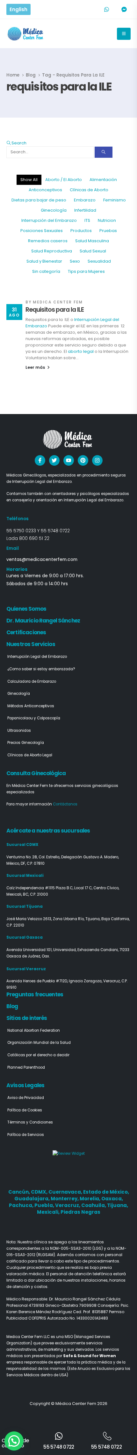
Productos (81, 231)
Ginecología (54, 210)
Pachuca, (21, 1205)
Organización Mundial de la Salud (39, 1042)
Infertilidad (85, 210)
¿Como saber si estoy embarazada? (41, 669)
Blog (12, 1006)
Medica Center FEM (58, 302)
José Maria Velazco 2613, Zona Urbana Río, (45, 918)
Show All (29, 180)
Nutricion (107, 220)
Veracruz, (68, 1205)
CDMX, (39, 1192)
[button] (16, 143)
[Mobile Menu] (124, 34)
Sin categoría (46, 271)
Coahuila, (94, 1205)
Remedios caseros (48, 241)
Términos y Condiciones (30, 1122)
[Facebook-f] (40, 460)
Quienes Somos (26, 609)
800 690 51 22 (34, 538)
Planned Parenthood (26, 1067)
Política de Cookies (24, 1110)
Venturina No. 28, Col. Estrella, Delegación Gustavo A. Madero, (62, 857)
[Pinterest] (83, 460)
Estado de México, (106, 1192)
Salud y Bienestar (44, 261)
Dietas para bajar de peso (38, 200)
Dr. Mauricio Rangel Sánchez (43, 620)
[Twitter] (54, 460)
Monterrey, (65, 1198)
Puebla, (44, 1205)
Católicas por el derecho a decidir (38, 1055)
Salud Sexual (93, 251)
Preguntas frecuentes (34, 994)
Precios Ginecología (25, 742)
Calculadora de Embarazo (31, 681)
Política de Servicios (25, 1134)
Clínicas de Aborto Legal (29, 755)
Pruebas (108, 231)
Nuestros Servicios (30, 644)
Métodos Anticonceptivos (30, 706)
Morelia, (90, 1198)
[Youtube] (68, 460)
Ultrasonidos (19, 730)
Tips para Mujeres (86, 271)
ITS (87, 220)
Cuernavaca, (65, 1192)
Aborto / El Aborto (63, 180)
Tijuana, (117, 1205)
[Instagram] (97, 460)
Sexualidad (99, 261)
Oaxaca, (112, 1198)
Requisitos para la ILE (54, 309)
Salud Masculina (92, 241)
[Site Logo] (26, 33)
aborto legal (81, 351)
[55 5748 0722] (58, 1436)
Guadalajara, (32, 1198)
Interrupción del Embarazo (49, 220)
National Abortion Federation (33, 1030)
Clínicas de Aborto (89, 190)
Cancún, (19, 1192)
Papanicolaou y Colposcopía (33, 718)
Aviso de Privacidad (25, 1097)
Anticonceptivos (45, 190)
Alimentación (103, 180)
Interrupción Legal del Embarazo (37, 656)
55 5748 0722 (55, 530)
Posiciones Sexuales (41, 231)
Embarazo (85, 200)
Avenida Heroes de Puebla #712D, (37, 981)
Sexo (75, 261)
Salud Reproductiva (51, 251)
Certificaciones (26, 632)
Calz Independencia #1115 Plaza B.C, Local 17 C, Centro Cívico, (62, 888)
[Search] (103, 152)
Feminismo (114, 200)
